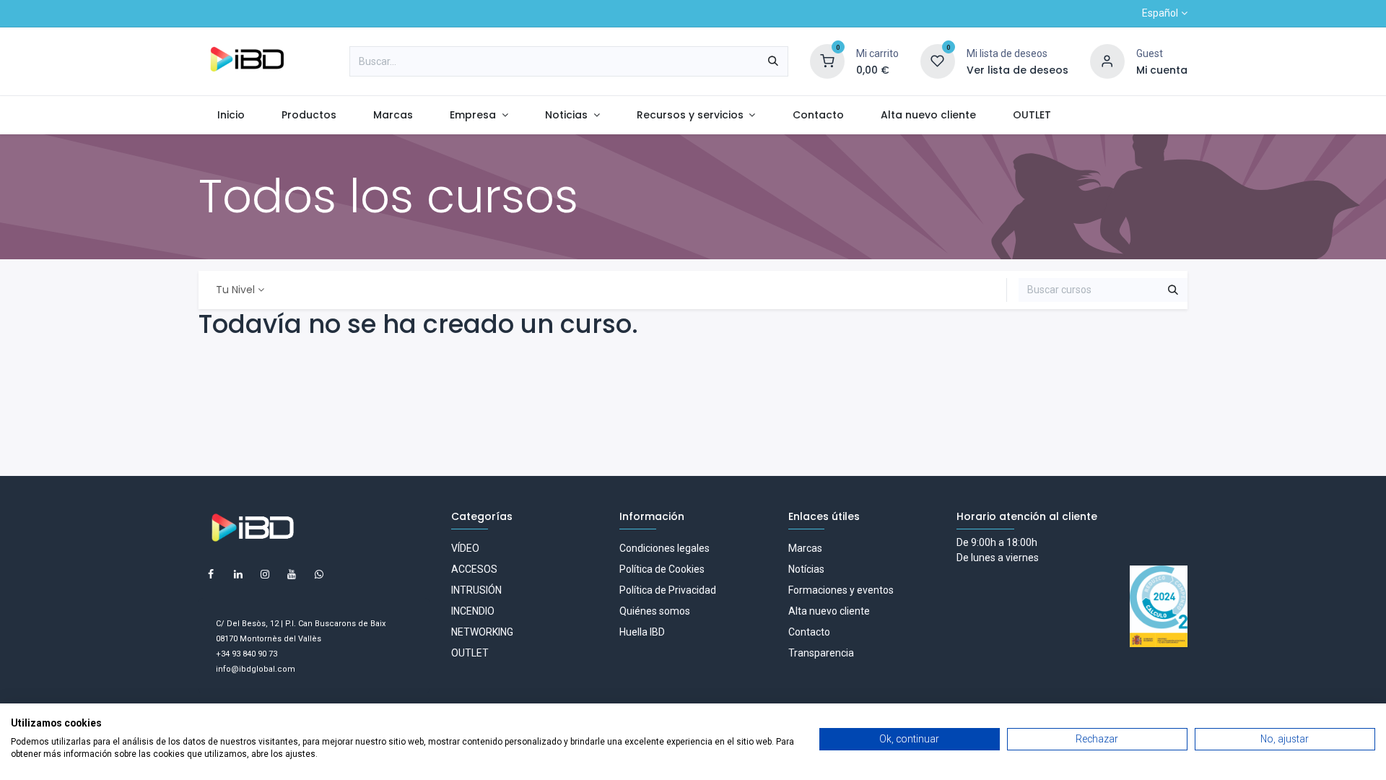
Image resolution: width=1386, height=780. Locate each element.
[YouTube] (292, 574)
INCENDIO (472, 611)
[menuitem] (231, 115)
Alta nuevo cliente (829, 611)
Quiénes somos (654, 611)
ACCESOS (474, 569)
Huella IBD (642, 632)
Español (1160, 13)
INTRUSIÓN (476, 590)
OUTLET (470, 653)
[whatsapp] (319, 574)
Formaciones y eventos (841, 590)
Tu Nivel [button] (235, 289)
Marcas (805, 548)
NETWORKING (482, 632)
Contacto (809, 632)
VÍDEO (465, 548)
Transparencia (821, 653)
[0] (827, 60)
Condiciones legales (664, 548)
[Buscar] (773, 61)
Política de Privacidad (667, 590)
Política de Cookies (662, 569)
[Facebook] (211, 574)
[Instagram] (265, 574)
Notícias (806, 569)
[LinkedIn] (238, 574)
